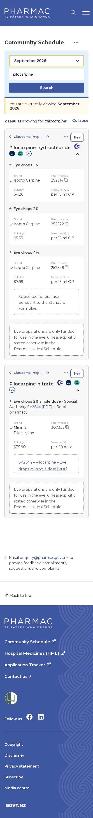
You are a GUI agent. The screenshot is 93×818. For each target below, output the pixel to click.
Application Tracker (25, 665)
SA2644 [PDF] (39, 407)
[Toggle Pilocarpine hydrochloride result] (77, 154)
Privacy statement (22, 766)
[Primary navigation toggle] (85, 13)
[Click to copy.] (65, 180)
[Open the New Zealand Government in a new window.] (46, 805)
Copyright (14, 744)
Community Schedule (27, 641)
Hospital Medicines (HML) (32, 653)
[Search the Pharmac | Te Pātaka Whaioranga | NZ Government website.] (73, 13)
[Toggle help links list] (76, 42)
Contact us (16, 676)
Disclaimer (14, 755)
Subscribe (14, 777)
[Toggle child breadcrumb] (47, 137)
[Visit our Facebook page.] (29, 717)
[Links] (66, 137)
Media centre (17, 788)
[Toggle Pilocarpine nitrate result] (77, 390)
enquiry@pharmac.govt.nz (44, 557)
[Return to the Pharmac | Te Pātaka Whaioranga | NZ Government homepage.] (27, 13)
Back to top (20, 595)
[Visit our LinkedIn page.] (41, 717)
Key (77, 137)
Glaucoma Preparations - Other (28, 137)
